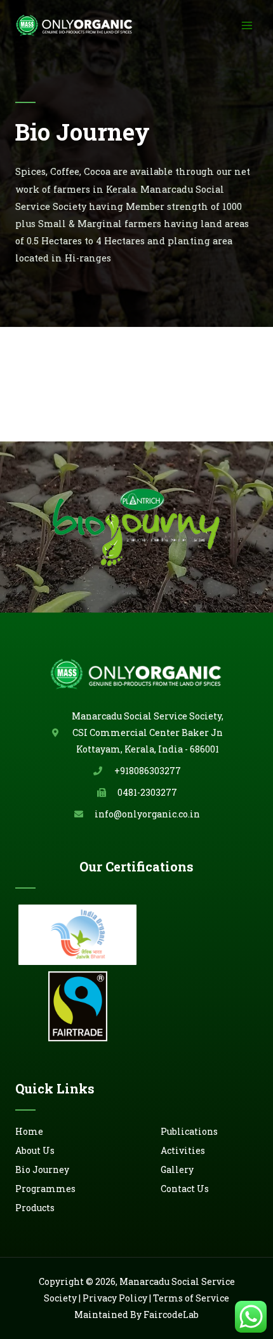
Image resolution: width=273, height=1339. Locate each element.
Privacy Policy (115, 1298)
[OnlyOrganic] (74, 25)
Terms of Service (191, 1298)
